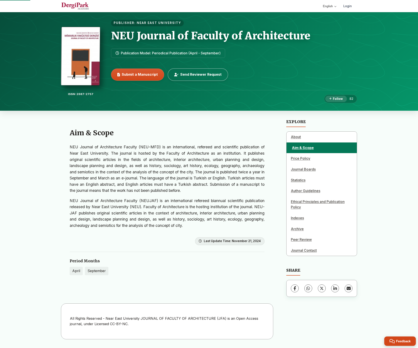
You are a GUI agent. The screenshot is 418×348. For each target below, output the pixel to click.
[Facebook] (295, 288)
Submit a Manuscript (140, 74)
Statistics (298, 180)
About (296, 137)
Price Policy (300, 158)
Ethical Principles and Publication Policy (318, 204)
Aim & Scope (303, 148)
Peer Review (301, 239)
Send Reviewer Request (201, 74)
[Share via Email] (348, 288)
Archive (297, 229)
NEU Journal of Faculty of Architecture (210, 35)
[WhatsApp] (308, 288)
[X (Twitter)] (322, 288)
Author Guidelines (305, 191)
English (328, 6)
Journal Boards (303, 169)
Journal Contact (304, 250)
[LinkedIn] (335, 288)
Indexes (297, 218)
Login (347, 6)
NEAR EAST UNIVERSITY (159, 23)
